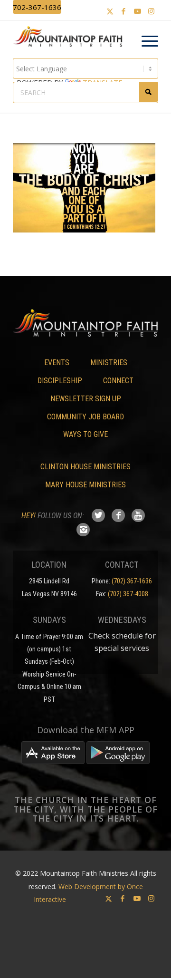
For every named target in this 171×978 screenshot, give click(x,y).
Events (56, 362)
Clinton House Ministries (85, 466)
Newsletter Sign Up (85, 398)
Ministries (108, 362)
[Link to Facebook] (123, 11)
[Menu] (145, 41)
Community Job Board (85, 416)
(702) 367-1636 (132, 581)
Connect (118, 380)
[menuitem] (145, 41)
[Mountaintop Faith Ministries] (71, 38)
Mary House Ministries (85, 484)
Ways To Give (85, 434)
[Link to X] (110, 11)
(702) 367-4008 (128, 594)
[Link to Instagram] (151, 11)
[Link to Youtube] (137, 11)
